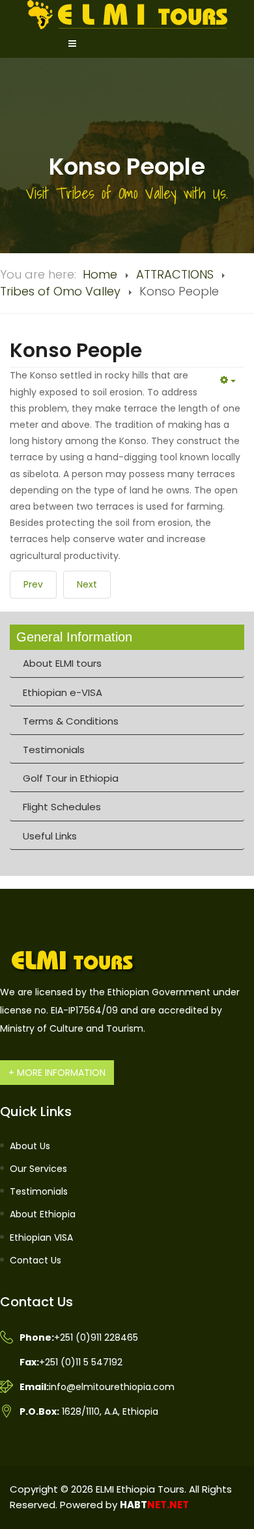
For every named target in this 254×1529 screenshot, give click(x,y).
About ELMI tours (62, 663)
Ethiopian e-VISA (62, 692)
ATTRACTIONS (175, 274)
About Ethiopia (43, 1214)
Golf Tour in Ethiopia (71, 778)
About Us (30, 1145)
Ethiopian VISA (41, 1237)
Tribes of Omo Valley (60, 291)
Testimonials (54, 749)
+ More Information (57, 1072)
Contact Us (35, 1260)
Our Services (38, 1168)
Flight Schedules (62, 807)
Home (100, 274)
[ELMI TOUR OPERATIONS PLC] (127, 13)
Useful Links (50, 836)
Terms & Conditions (71, 721)
